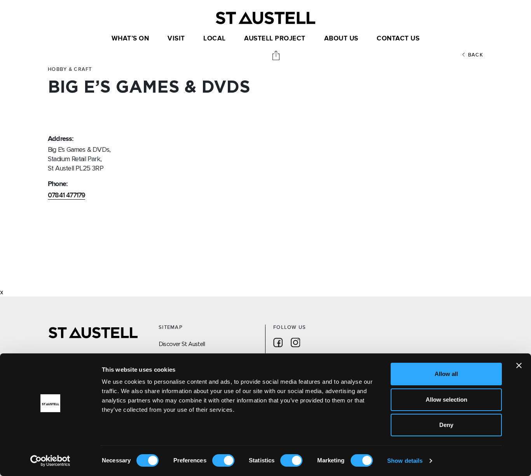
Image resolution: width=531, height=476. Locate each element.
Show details (405, 460)
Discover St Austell (182, 344)
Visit (176, 38)
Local (214, 38)
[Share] (276, 55)
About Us (341, 38)
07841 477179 (66, 195)
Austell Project (275, 38)
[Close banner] (519, 365)
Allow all (446, 374)
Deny (446, 425)
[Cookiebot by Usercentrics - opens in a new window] (50, 461)
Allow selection (446, 399)
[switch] (223, 460)
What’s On (130, 38)
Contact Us (398, 38)
